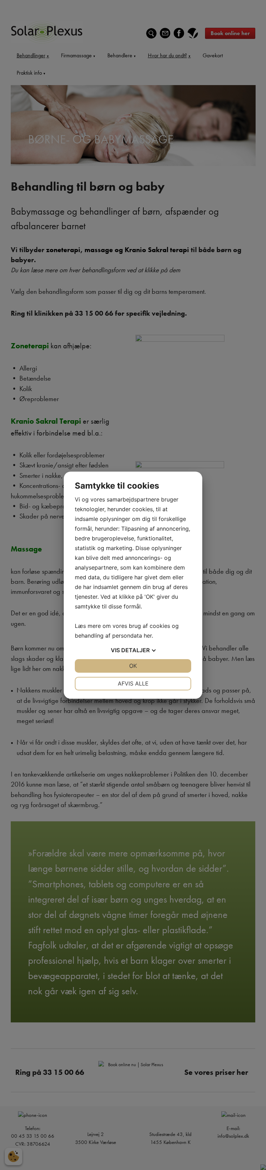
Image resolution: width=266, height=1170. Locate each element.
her (148, 635)
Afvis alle (133, 683)
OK (133, 665)
